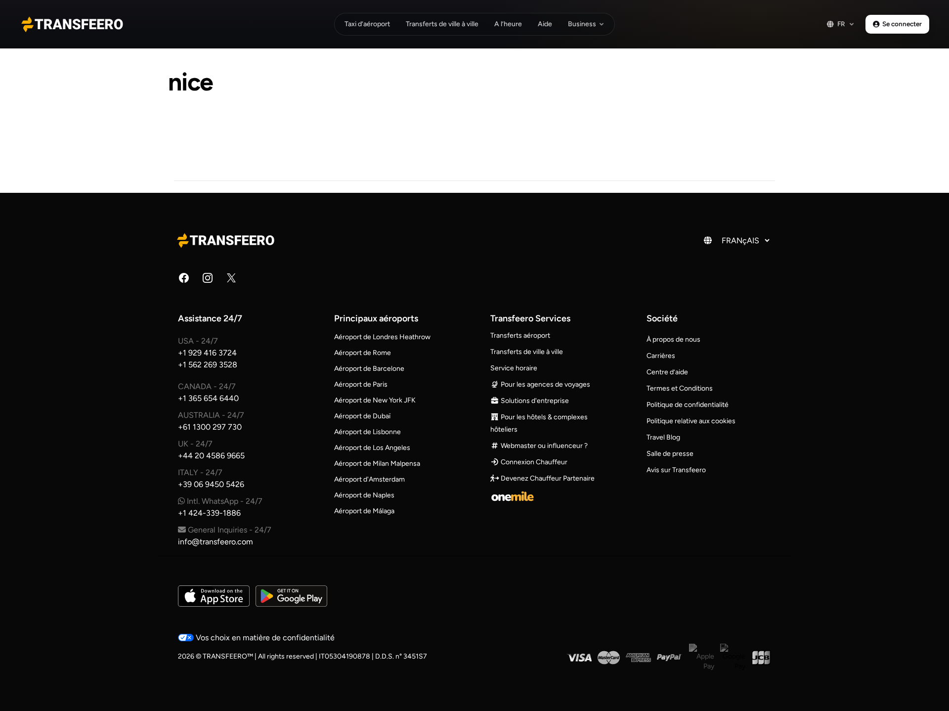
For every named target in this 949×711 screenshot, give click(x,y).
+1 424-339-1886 (209, 513)
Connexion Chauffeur (533, 462)
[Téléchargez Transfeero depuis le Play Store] (291, 596)
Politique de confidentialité (688, 404)
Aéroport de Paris (361, 384)
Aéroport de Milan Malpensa (377, 463)
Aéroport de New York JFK (375, 400)
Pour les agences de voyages (544, 384)
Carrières (661, 356)
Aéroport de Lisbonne (367, 432)
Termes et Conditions (680, 388)
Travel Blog (663, 437)
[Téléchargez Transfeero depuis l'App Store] (214, 596)
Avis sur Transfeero (676, 470)
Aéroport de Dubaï (362, 416)
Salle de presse (670, 453)
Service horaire (513, 368)
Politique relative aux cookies (691, 421)
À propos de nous (673, 339)
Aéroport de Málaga (364, 511)
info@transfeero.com (215, 541)
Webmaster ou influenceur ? (543, 446)
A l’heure (508, 24)
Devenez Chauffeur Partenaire (547, 478)
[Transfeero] (227, 240)
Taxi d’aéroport (367, 24)
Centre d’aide (667, 372)
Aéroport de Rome (362, 353)
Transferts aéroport (520, 335)
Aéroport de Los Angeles (372, 448)
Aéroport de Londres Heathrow (382, 337)
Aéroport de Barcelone (369, 368)
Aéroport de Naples (364, 495)
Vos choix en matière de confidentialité (264, 637)
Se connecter (902, 24)
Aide (545, 24)
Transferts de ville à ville (442, 24)
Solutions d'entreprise (534, 401)
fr (841, 24)
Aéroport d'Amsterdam (369, 479)
